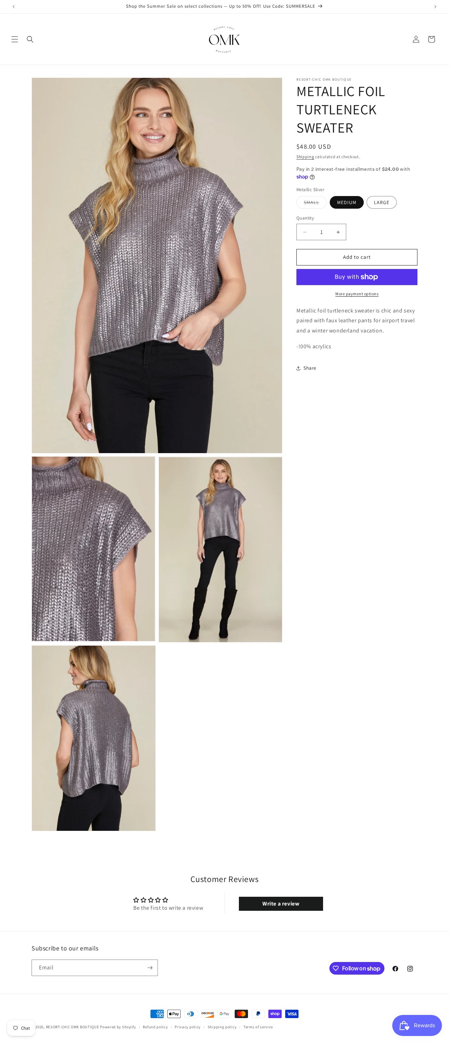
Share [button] (309, 368)
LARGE (381, 203)
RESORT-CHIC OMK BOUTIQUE (72, 1026)
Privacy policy (188, 1026)
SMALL (315, 204)
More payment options (356, 293)
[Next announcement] (435, 6)
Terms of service (258, 1026)
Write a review (280, 903)
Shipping (305, 156)
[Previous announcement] (13, 6)
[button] (14, 39)
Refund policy (155, 1026)
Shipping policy (222, 1026)
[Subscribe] (150, 968)
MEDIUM (346, 203)
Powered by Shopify (118, 1026)
